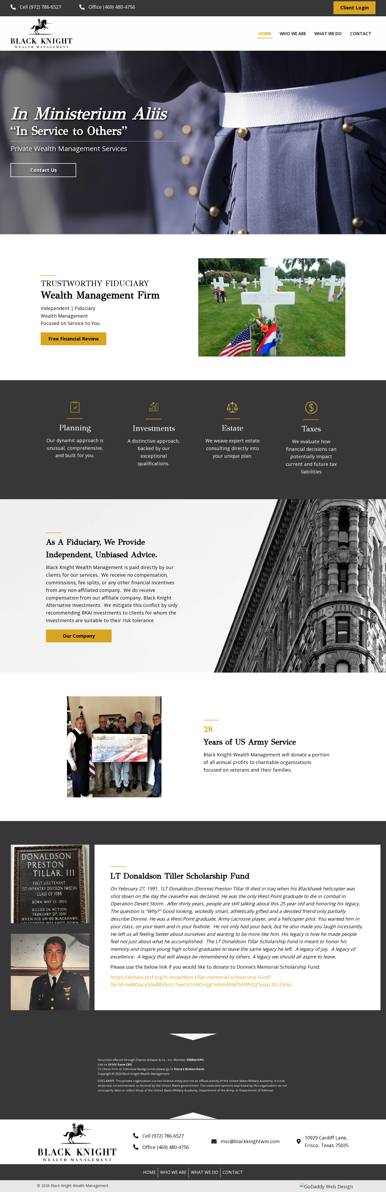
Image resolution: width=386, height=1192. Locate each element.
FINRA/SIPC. (196, 1060)
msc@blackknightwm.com (250, 1141)
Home (149, 1172)
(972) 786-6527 (45, 7)
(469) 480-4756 (119, 7)
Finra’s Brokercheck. (189, 1069)
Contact (233, 1172)
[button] (354, 7)
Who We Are (173, 1172)
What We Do (204, 1172)
